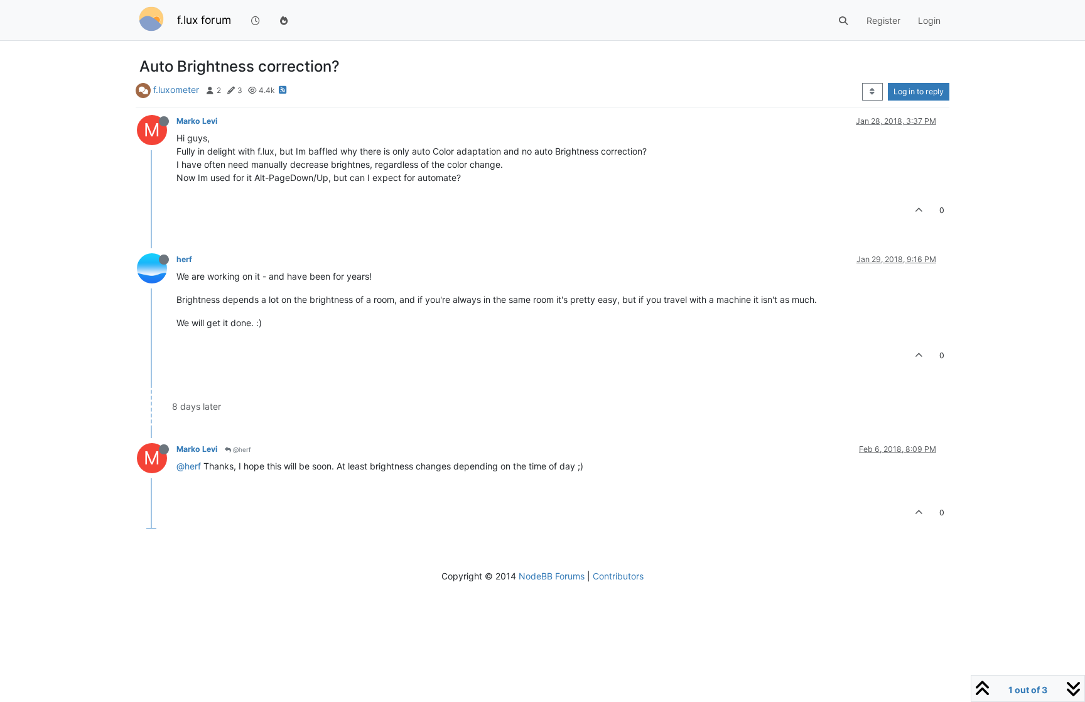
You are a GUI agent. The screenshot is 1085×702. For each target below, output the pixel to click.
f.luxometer (176, 89)
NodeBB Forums (552, 576)
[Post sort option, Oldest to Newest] (872, 92)
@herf (241, 449)
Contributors (618, 576)
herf (184, 259)
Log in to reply (918, 91)
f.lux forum (204, 19)
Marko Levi (196, 121)
